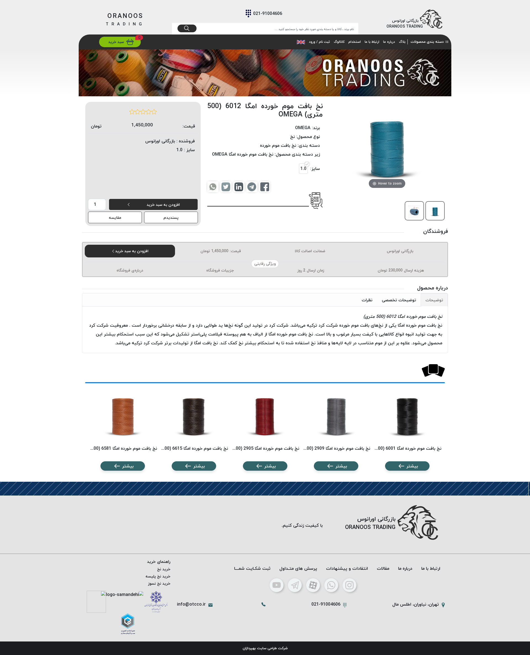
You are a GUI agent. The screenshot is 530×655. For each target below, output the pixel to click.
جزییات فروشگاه (220, 270)
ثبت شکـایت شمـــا (252, 568)
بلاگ (402, 42)
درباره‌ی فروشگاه (129, 270)
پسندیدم (171, 217)
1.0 (303, 168)
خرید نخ (163, 569)
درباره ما (389, 42)
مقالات (383, 568)
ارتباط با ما (372, 42)
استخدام (354, 42)
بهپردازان (249, 648)
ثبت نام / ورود (319, 42)
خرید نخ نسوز (159, 583)
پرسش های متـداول (298, 568)
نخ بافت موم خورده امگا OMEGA (242, 154)
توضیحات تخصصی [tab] (399, 299)
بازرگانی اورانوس (400, 250)
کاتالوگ (339, 42)
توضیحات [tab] (434, 299)
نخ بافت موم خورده (278, 145)
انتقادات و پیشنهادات (347, 568)
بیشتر (412, 466)
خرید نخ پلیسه (157, 576)
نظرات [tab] (367, 299)
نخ (292, 136)
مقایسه (115, 217)
